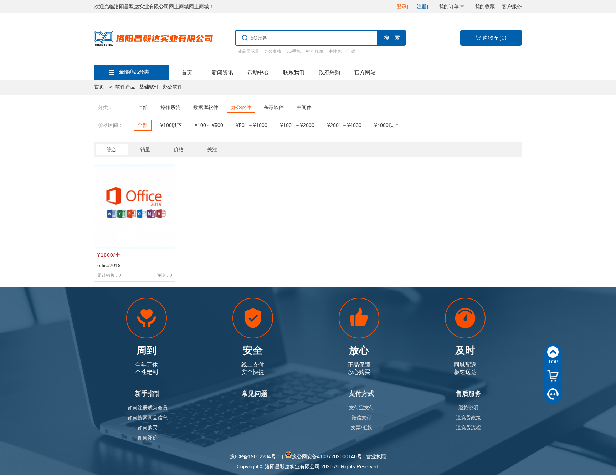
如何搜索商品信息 (148, 417)
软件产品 (125, 87)
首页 (186, 72)
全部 (143, 107)
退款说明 (468, 407)
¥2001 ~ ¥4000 (344, 125)
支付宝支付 (361, 407)
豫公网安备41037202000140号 (327, 456)
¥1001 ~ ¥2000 (297, 125)
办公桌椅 (272, 51)
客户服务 (512, 6)
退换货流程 (468, 427)
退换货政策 (468, 417)
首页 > (103, 87)
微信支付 (361, 417)
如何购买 (148, 427)
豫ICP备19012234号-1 (255, 456)
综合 (112, 149)
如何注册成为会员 (148, 407)
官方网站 (365, 72)
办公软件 (173, 87)
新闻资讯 (222, 72)
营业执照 (376, 456)
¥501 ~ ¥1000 (251, 125)
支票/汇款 (361, 427)
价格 (179, 149)
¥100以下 (171, 125)
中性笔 (335, 51)
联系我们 (293, 72)
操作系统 (170, 107)
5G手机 (293, 51)
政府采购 (329, 72)
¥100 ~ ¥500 (209, 125)
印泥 (350, 51)
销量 (145, 149)
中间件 (304, 107)
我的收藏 (485, 6)
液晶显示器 (248, 51)
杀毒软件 (274, 107)
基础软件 (149, 87)
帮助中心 (258, 72)
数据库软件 (205, 107)
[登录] (401, 6)
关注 (212, 149)
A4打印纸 (315, 51)
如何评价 (148, 437)
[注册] (421, 6)
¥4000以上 (386, 125)
